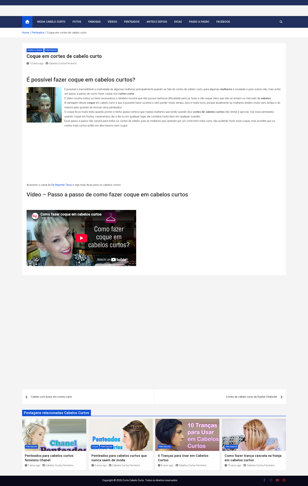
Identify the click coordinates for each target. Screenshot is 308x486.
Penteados (131, 21)
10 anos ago (234, 465)
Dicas (178, 21)
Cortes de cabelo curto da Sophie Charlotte (251, 396)
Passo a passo (199, 21)
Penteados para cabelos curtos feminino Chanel (49, 458)
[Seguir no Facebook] (264, 480)
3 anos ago (34, 465)
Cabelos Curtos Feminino (63, 63)
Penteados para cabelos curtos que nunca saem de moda (119, 458)
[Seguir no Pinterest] (284, 480)
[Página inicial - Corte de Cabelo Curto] (27, 22)
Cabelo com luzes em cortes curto (51, 396)
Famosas (94, 21)
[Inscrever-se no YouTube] (277, 480)
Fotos (77, 21)
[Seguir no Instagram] (271, 480)
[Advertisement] (154, 156)
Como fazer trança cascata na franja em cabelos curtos (253, 458)
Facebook (223, 21)
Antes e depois (157, 21)
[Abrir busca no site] (281, 22)
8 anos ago (167, 465)
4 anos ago (100, 465)
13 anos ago (36, 63)
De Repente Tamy (61, 184)
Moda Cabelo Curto (51, 21)
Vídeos (112, 21)
